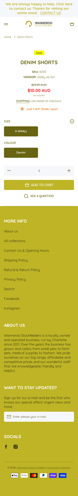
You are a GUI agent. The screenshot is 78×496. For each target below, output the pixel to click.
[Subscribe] (69, 417)
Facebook (11, 298)
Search (9, 289)
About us (11, 231)
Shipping (23, 101)
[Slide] (72, 121)
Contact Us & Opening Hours (26, 250)
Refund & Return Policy (22, 270)
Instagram (12, 308)
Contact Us (50, 13)
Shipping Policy (16, 260)
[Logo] (39, 24)
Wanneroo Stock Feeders (31, 467)
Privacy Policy (15, 279)
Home (7, 36)
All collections (14, 241)
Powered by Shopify (59, 467)
